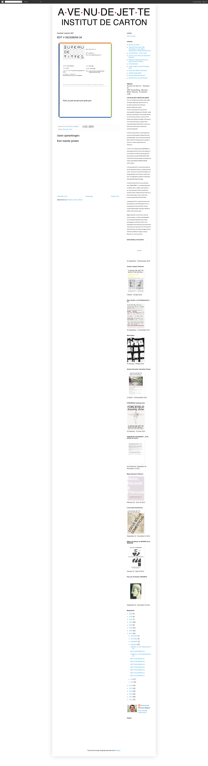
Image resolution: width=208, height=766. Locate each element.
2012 (131, 697)
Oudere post (115, 196)
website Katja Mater (135, 73)
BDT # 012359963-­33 (137, 670)
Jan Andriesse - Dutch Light (138, 53)
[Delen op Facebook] (90, 126)
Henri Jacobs (131, 36)
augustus (134, 644)
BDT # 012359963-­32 (137, 673)
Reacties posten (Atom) (74, 200)
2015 (131, 688)
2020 (131, 625)
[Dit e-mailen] (83, 126)
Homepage (89, 196)
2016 (131, 685)
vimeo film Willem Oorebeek (138, 70)
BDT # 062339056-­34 (137, 667)
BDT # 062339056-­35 (137, 664)
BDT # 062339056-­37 (137, 659)
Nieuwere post (62, 196)
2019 (131, 628)
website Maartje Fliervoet (137, 75)
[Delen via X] (88, 126)
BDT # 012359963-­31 (137, 675)
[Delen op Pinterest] (92, 126)
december (134, 636)
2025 (131, 616)
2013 (131, 694)
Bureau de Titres (67, 129)
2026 (131, 614)
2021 (131, 622)
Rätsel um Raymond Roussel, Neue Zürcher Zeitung (138, 60)
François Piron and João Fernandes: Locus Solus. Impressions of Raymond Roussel (140, 49)
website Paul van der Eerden (138, 78)
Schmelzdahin (133, 64)
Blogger (117, 750)
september (134, 641)
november (134, 639)
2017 (131, 633)
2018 (131, 631)
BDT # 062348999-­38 (137, 651)
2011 (131, 699)
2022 (131, 619)
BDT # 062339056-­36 (137, 661)
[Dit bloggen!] (86, 126)
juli (132, 679)
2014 (131, 691)
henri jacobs (145, 705)
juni (132, 682)
